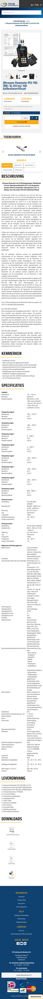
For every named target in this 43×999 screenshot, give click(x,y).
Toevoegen (21, 122)
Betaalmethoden (21, 922)
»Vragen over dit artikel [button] (21, 126)
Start (28, 21)
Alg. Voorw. (21, 903)
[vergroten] (21, 70)
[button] (6, 76)
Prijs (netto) (7, 101)
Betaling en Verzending (21, 915)
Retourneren (21, 919)
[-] (32, 118)
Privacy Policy (21, 900)
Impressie (21, 896)
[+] (36, 118)
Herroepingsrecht (21, 907)
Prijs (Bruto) (25, 101)
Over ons (21, 930)
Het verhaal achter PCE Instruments (21, 934)
